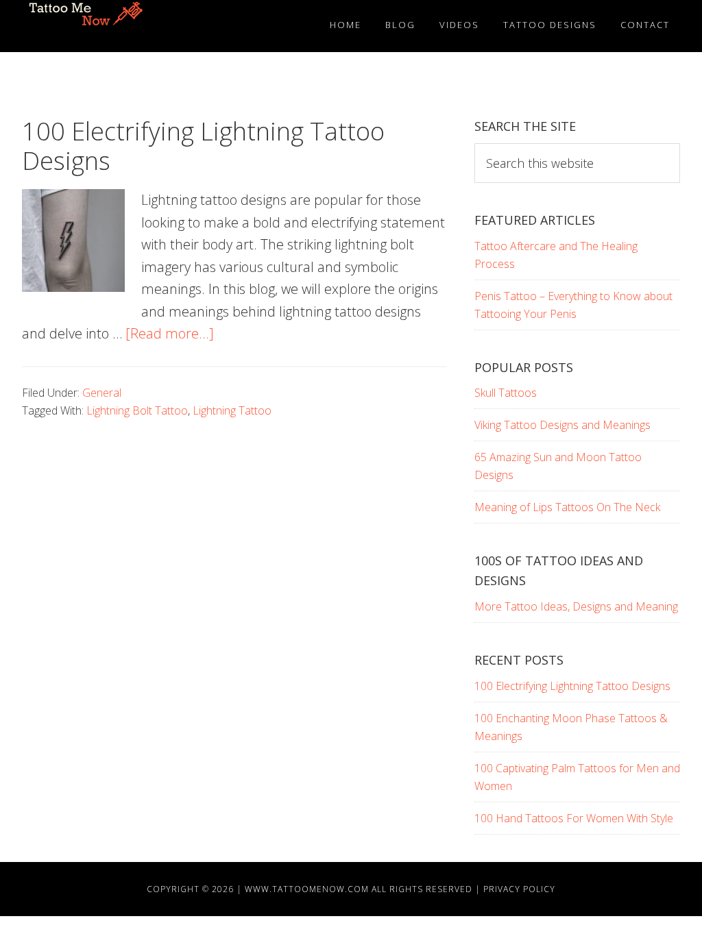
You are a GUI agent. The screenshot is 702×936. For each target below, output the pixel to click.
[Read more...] (169, 333)
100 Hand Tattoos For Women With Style (573, 818)
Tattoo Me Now (90, 26)
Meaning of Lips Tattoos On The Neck (567, 507)
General (101, 392)
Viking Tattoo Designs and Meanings (562, 424)
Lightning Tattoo (232, 410)
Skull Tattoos (505, 392)
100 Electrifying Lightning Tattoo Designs (203, 145)
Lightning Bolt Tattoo (137, 410)
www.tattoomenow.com (307, 889)
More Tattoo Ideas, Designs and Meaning (576, 606)
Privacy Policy (519, 889)
